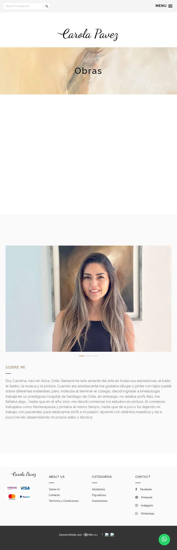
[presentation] (11, 299)
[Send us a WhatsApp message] (164, 539)
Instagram (147, 505)
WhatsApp (147, 513)
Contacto (54, 495)
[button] (164, 6)
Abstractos (98, 489)
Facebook (146, 489)
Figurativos (99, 495)
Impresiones (99, 500)
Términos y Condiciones (64, 500)
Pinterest (146, 497)
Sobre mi (54, 489)
